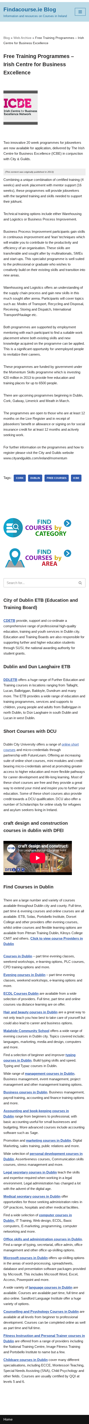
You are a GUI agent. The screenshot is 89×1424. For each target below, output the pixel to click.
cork (20, 478)
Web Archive (22, 38)
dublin (35, 478)
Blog (6, 38)
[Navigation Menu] (80, 12)
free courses (56, 478)
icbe (76, 478)
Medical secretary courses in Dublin (31, 1196)
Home (8, 1419)
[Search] (80, 582)
